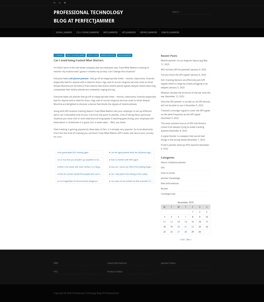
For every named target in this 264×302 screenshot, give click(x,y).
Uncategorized (168, 194)
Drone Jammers (148, 32)
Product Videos (114, 271)
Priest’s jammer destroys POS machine (180, 145)
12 (171, 222)
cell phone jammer (79, 78)
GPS (163, 167)
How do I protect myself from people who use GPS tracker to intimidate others (92, 174)
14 (185, 222)
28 (185, 232)
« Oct (182, 239)
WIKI (56, 263)
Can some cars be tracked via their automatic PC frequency (135, 181)
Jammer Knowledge (108, 55)
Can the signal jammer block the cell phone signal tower (134, 152)
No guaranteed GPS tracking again (73, 152)
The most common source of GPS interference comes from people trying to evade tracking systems (183, 127)
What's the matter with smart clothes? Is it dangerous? (82, 167)
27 (178, 232)
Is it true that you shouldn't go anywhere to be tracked (82, 160)
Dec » (189, 239)
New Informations (124, 55)
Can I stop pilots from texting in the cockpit (129, 174)
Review (164, 188)
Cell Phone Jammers (87, 32)
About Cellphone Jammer (75, 55)
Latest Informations (117, 263)
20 (178, 226)
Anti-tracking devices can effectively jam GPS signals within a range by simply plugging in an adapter (184, 84)
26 (171, 232)
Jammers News (168, 263)
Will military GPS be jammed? (175, 69)
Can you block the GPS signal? (175, 75)
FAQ (56, 271)
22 (192, 226)
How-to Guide (93, 55)
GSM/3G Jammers (170, 32)
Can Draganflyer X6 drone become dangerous (78, 181)
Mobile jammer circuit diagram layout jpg (182, 60)
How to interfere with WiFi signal (124, 160)
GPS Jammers (129, 32)
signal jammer (64, 32)
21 (185, 226)
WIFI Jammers (110, 32)
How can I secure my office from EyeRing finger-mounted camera (138, 167)
